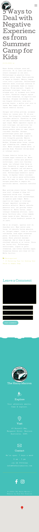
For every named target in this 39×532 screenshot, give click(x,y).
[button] (22, 507)
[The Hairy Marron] (6, 6)
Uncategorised (11, 258)
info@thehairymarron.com (19, 466)
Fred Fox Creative (24, 494)
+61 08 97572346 (19, 463)
